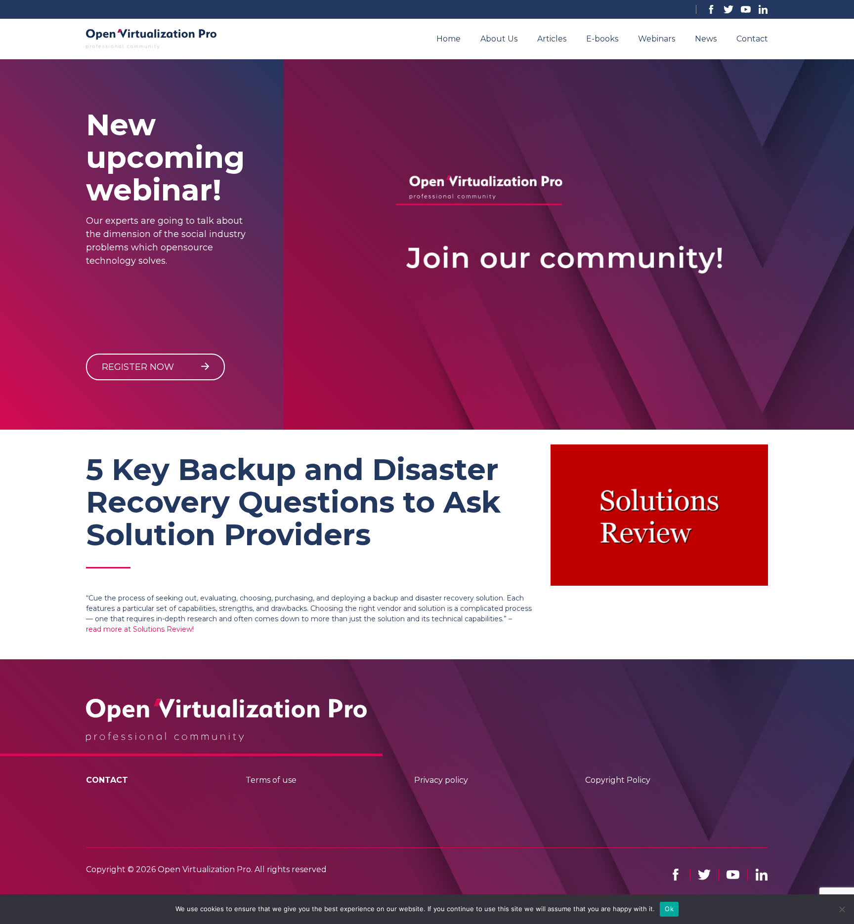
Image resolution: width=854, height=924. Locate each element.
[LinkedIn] (763, 9)
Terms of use (271, 780)
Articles (551, 38)
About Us (498, 38)
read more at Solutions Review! (140, 629)
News (706, 38)
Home (448, 38)
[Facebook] (711, 9)
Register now (139, 367)
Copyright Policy (617, 780)
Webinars (656, 38)
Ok (669, 909)
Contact (752, 38)
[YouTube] (746, 9)
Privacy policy (441, 780)
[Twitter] (728, 9)
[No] (842, 909)
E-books (602, 38)
